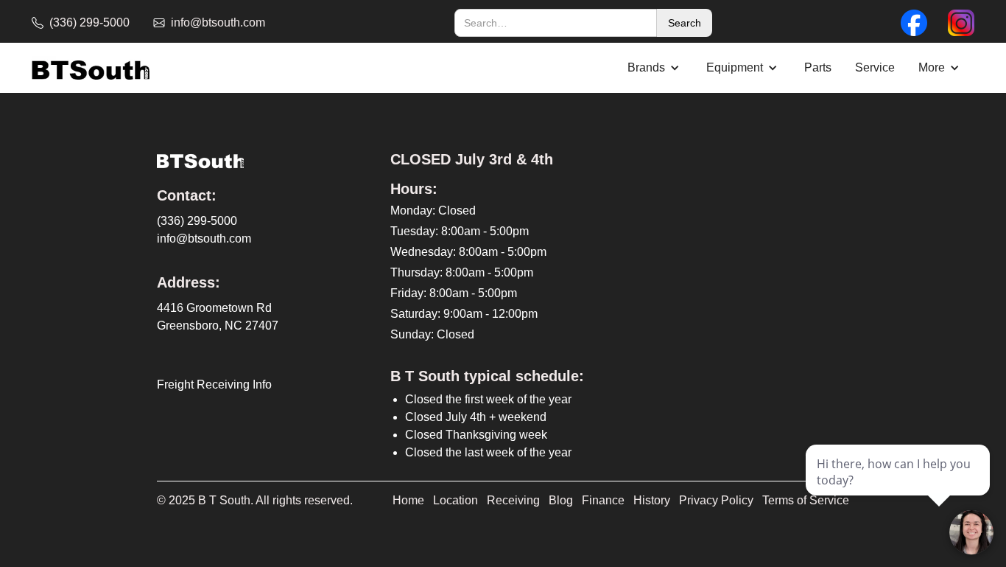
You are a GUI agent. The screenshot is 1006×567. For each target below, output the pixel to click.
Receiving (513, 500)
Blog (561, 500)
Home (408, 500)
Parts (817, 67)
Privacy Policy (716, 500)
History (651, 500)
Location (455, 500)
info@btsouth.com (204, 238)
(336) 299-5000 (197, 221)
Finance (603, 500)
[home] (91, 68)
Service (875, 67)
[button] (655, 68)
